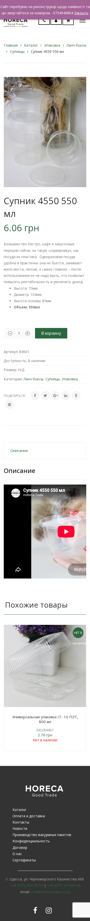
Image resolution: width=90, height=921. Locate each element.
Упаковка (52, 45)
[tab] (45, 450)
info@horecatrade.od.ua (50, 891)
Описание (19, 450)
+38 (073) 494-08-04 (63, 885)
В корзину (51, 333)
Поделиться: (15, 395)
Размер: (10, 369)
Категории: (13, 379)
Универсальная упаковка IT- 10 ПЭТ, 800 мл (45, 719)
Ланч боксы (76, 45)
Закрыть (81, 13)
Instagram (49, 910)
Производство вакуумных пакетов (41, 834)
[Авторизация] (56, 20)
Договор (19, 847)
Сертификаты (24, 860)
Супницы (17, 51)
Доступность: (15, 360)
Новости (19, 828)
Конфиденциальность (31, 841)
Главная (11, 45)
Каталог (31, 45)
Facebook (35, 910)
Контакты (20, 822)
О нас (17, 853)
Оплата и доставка (28, 816)
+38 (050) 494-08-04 (26, 885)
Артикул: (11, 351)
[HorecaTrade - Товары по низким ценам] (16, 20)
